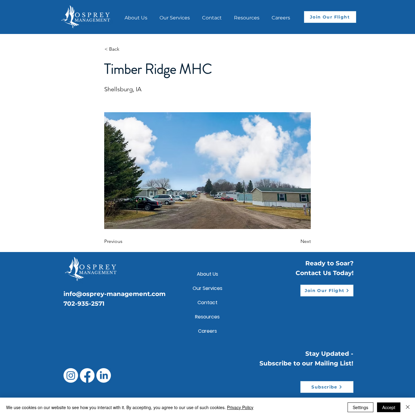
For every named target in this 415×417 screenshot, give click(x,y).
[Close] (407, 407)
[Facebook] (87, 375)
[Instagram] (70, 375)
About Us (207, 274)
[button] (247, 15)
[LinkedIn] (103, 375)
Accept (388, 407)
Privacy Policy (240, 407)
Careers (207, 331)
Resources (207, 316)
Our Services (207, 288)
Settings (360, 407)
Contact (207, 302)
